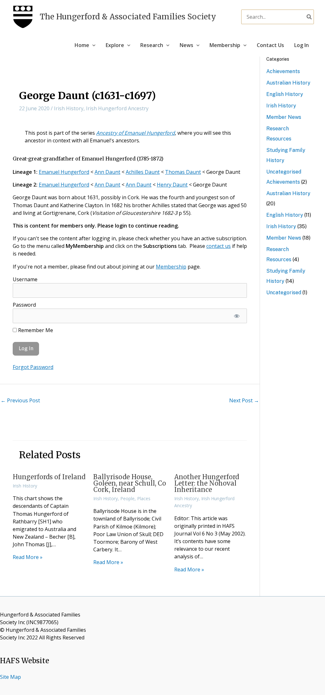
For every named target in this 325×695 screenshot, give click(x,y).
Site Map (10, 676)
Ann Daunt (107, 171)
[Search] (309, 17)
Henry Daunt (172, 184)
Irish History (68, 108)
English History (284, 94)
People (127, 498)
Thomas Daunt (183, 171)
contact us (218, 245)
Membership (171, 266)
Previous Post (20, 400)
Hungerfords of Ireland (49, 477)
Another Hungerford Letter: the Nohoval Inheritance (206, 483)
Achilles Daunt (143, 171)
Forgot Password (33, 367)
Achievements (283, 71)
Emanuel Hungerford (64, 171)
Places (143, 498)
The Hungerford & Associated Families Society (128, 17)
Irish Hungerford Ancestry (117, 108)
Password (24, 304)
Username (25, 279)
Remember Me (35, 330)
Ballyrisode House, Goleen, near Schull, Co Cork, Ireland (129, 483)
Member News (283, 117)
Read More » (28, 557)
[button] (92, 45)
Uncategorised (283, 172)
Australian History (288, 83)
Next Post (244, 400)
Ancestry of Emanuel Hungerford (135, 132)
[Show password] (236, 316)
